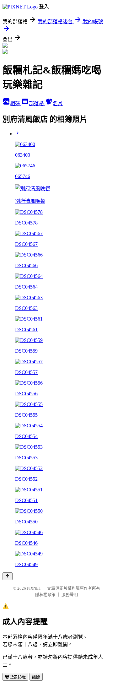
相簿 (15, 103)
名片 (58, 103)
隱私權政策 (45, 594)
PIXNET (34, 588)
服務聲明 (70, 594)
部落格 (37, 103)
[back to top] (8, 576)
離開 (36, 677)
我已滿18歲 (15, 677)
